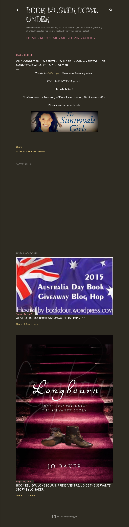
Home (31, 38)
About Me (49, 38)
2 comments (30, 495)
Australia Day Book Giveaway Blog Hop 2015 (50, 318)
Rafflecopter (54, 73)
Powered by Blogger (67, 516)
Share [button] (19, 147)
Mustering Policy (78, 38)
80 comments (31, 324)
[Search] (111, 9)
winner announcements (35, 151)
